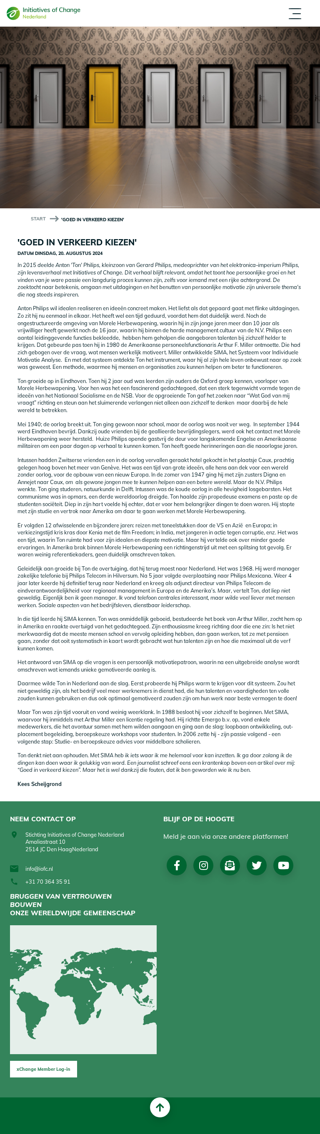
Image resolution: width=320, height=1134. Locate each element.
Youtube (283, 865)
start (38, 219)
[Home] (46, 13)
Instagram (203, 865)
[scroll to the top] (160, 1107)
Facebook (177, 865)
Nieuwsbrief (230, 865)
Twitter (256, 865)
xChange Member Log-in (43, 1069)
